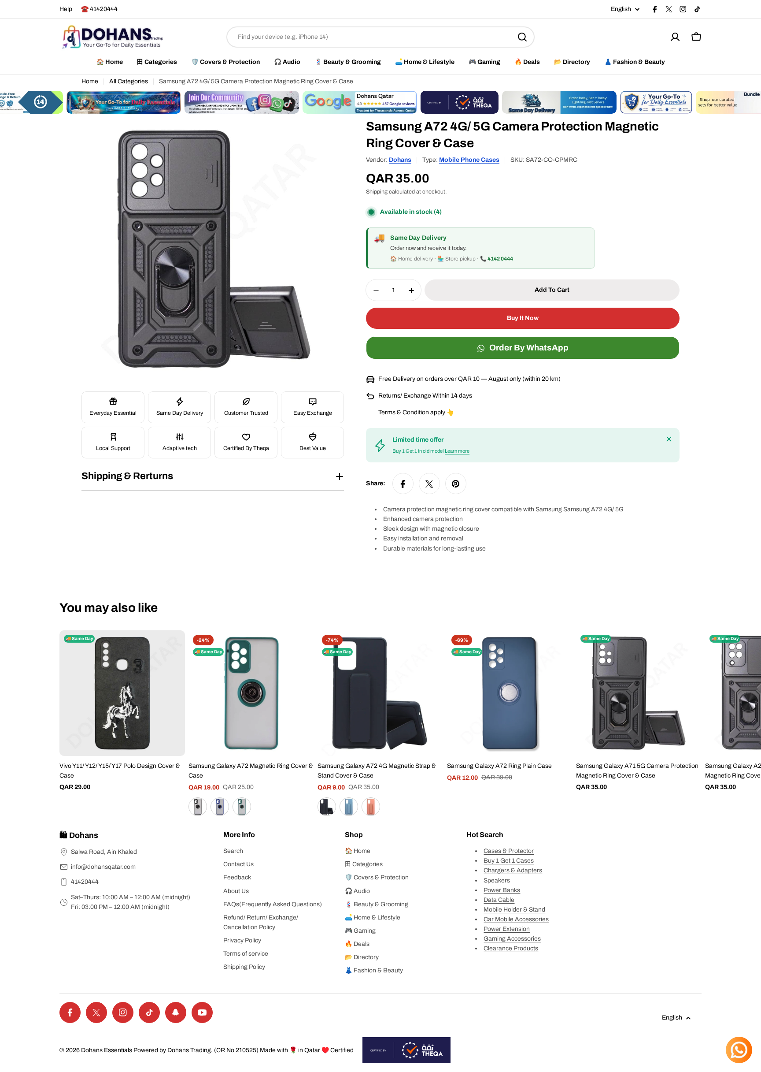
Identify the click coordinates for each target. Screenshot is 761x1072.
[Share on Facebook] (403, 484)
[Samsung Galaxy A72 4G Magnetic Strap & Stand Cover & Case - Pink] (371, 806)
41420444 (85, 881)
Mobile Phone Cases (469, 159)
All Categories (128, 81)
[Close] (669, 439)
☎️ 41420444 (99, 9)
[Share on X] (429, 484)
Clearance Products (511, 948)
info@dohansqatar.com (103, 867)
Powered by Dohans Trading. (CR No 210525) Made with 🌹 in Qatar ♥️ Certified (243, 1050)
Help (65, 9)
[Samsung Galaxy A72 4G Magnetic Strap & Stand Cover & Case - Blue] (349, 806)
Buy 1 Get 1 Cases (509, 860)
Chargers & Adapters (513, 870)
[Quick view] (172, 649)
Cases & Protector (509, 851)
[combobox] (380, 37)
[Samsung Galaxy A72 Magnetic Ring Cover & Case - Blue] (220, 806)
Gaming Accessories (512, 938)
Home (89, 81)
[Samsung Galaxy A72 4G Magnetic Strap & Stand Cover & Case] (380, 693)
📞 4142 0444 (496, 259)
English (621, 9)
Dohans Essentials (106, 1050)
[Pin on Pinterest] (455, 484)
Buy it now (523, 318)
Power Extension (507, 929)
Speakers (497, 880)
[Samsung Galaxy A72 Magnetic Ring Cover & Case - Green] (242, 806)
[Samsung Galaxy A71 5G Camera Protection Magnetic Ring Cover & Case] (639, 693)
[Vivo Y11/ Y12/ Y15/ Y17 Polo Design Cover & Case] (122, 693)
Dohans (400, 159)
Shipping (377, 192)
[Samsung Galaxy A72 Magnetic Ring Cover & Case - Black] (197, 806)
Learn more (457, 451)
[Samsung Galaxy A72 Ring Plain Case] (510, 693)
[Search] (522, 37)
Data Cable (499, 900)
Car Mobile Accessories (516, 919)
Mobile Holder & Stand (514, 909)
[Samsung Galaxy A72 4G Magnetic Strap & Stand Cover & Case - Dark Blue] (327, 806)
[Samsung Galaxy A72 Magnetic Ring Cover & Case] (251, 693)
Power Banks (502, 890)
